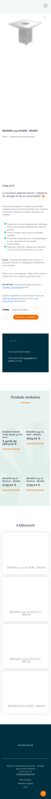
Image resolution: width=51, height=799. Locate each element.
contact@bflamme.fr (25, 774)
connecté (28, 358)
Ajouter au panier (26, 317)
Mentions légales (25, 783)
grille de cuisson (9, 298)
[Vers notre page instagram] (23, 750)
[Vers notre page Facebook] (19, 750)
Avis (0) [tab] (13, 341)
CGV (25, 787)
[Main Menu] (46, 4)
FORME (5, 310)
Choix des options (11, 449)
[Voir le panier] (43, 794)
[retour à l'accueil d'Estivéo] (16, 7)
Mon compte (25, 780)
